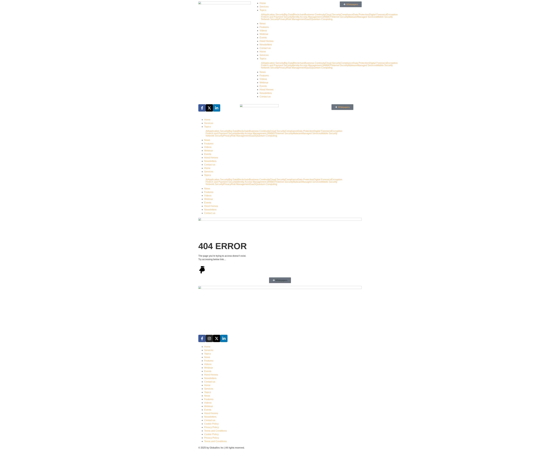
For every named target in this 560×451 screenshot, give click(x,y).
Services (264, 6)
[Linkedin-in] (224, 338)
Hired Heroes (266, 41)
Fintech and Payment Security (276, 17)
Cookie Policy (211, 424)
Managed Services (367, 17)
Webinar (264, 34)
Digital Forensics (378, 14)
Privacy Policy (211, 427)
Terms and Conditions (215, 431)
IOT (274, 133)
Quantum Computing (266, 136)
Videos (263, 30)
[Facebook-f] (202, 338)
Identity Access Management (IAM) (254, 133)
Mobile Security (385, 17)
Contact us (265, 48)
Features (264, 27)
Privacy (282, 19)
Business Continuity (259, 131)
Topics (263, 10)
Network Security (270, 19)
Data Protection (306, 131)
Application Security (273, 14)
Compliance (291, 131)
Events (263, 37)
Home (263, 3)
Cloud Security (277, 131)
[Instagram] (209, 338)
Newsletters (266, 44)
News (263, 23)
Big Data (288, 14)
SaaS (253, 136)
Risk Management (295, 19)
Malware (297, 133)
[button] (280, 280)
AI (262, 14)
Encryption (392, 14)
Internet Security (284, 133)
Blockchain (298, 14)
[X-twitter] (216, 338)
